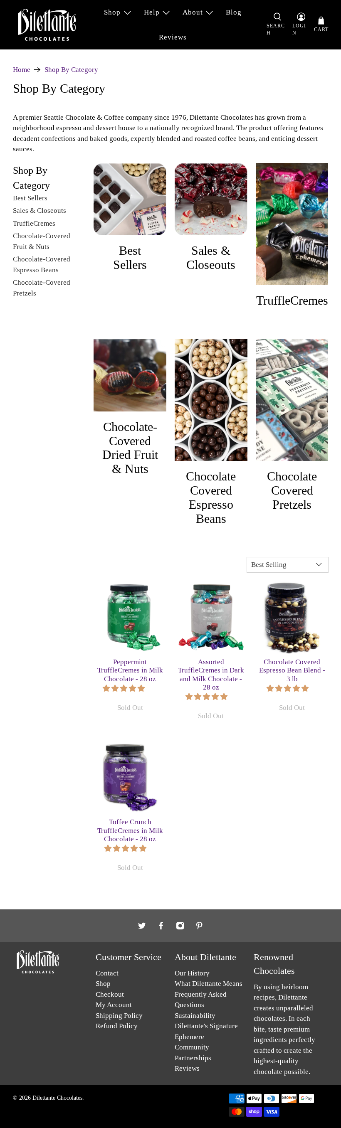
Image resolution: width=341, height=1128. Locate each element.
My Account (114, 1005)
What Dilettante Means (208, 984)
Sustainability (195, 1016)
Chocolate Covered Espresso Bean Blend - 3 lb (292, 670)
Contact (107, 973)
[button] (124, 688)
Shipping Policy (119, 1016)
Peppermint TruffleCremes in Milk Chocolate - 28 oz (130, 670)
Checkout (110, 994)
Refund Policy (117, 1026)
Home (21, 69)
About (193, 12)
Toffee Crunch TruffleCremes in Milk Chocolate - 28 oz (130, 830)
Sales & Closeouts (39, 210)
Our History (192, 973)
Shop (112, 12)
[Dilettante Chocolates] (47, 25)
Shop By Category (71, 69)
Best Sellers (30, 198)
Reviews (173, 37)
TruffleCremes (34, 223)
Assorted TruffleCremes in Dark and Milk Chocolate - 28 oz (211, 674)
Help (152, 12)
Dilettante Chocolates (57, 1097)
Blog (234, 12)
